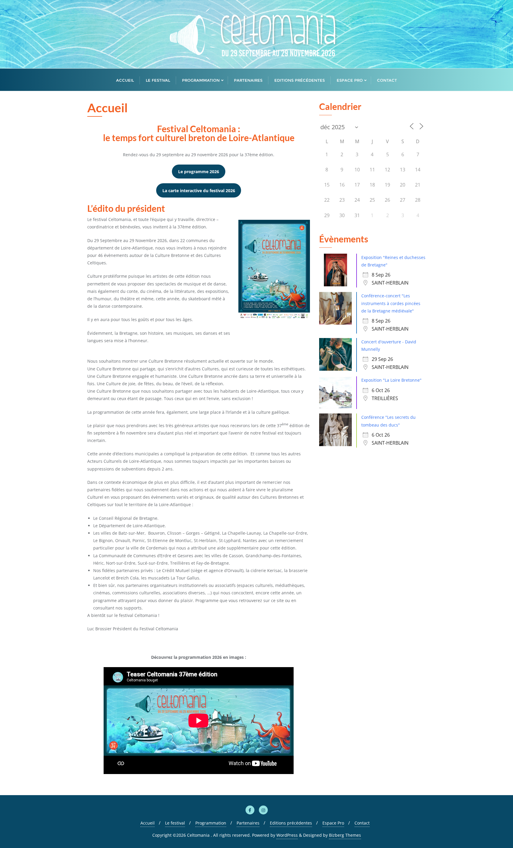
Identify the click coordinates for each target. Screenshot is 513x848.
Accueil (147, 823)
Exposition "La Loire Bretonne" (391, 380)
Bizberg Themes (345, 835)
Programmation (210, 823)
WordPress (287, 835)
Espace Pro (333, 823)
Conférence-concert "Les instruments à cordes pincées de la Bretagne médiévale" (390, 303)
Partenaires (248, 823)
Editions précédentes (291, 823)
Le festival (175, 823)
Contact (362, 823)
